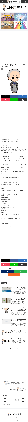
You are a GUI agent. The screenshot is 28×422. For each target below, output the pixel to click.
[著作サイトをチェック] (7, 271)
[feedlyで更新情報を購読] (20, 271)
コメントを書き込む (14, 400)
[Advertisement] (14, 47)
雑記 (3, 223)
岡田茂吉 (8, 223)
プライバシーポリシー (14, 417)
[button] (22, 99)
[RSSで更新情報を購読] (14, 274)
